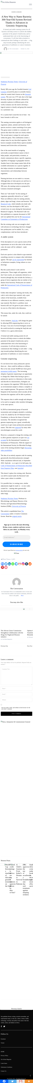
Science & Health (16, 11)
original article (16, 516)
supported (18, 427)
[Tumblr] (26, 563)
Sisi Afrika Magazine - (7, 639)
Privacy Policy (4, 1055)
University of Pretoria (19, 506)
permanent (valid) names (9, 371)
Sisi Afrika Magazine (6, 1059)
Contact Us (3, 1071)
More (22, 595)
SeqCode (15, 320)
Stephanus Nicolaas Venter (9, 82)
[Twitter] (5, 563)
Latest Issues (4, 1063)
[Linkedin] (9, 563)
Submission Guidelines (6, 1067)
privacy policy (19, 550)
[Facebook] (2, 563)
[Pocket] (5, 567)
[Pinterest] (2, 567)
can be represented (18, 260)
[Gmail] (19, 563)
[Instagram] (23, 563)
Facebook (3, 1039)
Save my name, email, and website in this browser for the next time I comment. (15, 708)
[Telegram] (16, 563)
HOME (2, 1051)
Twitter (2, 1043)
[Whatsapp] (12, 563)
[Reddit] (30, 563)
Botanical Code (6, 204)
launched (20, 468)
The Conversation (14, 48)
